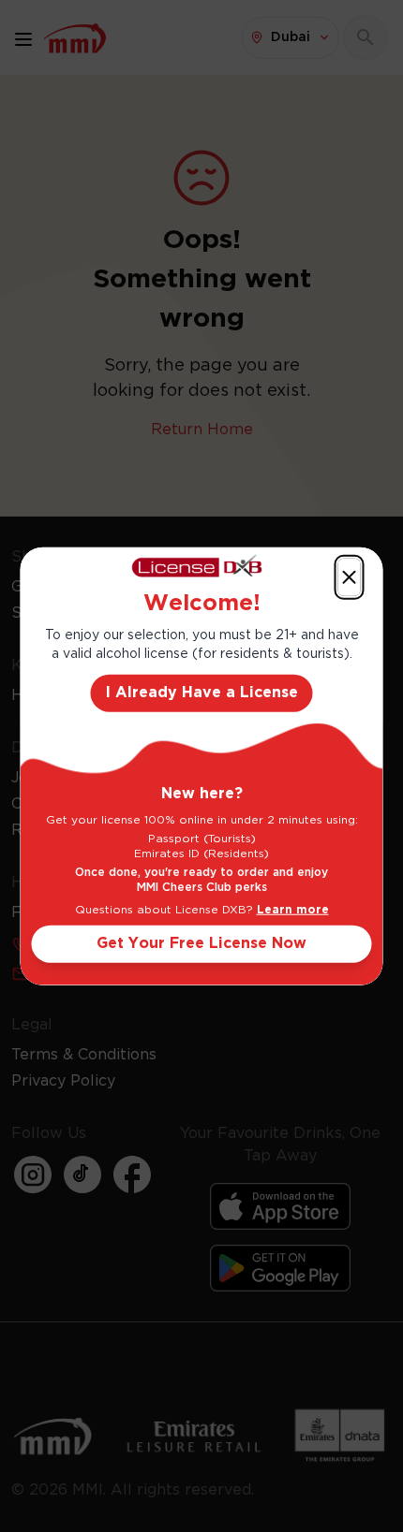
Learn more (293, 910)
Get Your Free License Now (201, 944)
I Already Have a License (202, 693)
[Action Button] (349, 576)
